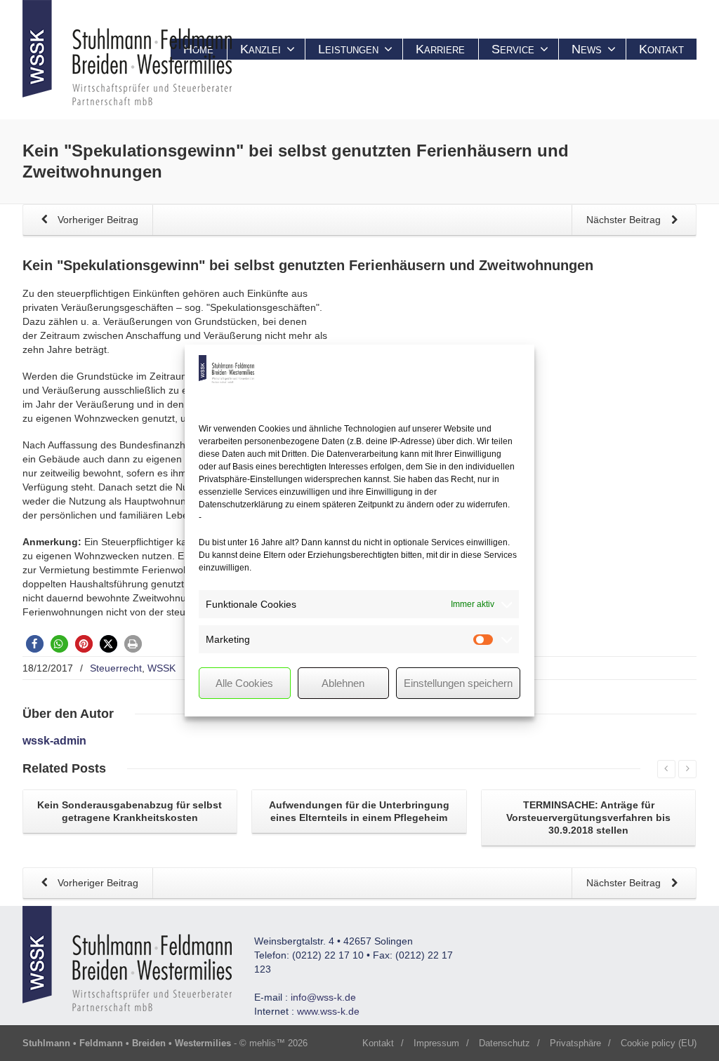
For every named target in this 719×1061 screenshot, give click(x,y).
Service (513, 49)
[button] (35, 644)
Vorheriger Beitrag (96, 219)
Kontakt (661, 49)
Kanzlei (260, 49)
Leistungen (348, 49)
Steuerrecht (116, 668)
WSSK (161, 668)
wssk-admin (54, 741)
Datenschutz (504, 1043)
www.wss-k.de (328, 1011)
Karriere (440, 49)
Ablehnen (343, 683)
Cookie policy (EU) (659, 1043)
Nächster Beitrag (625, 219)
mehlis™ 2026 (278, 1043)
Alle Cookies (244, 683)
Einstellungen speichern (458, 683)
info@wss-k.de (323, 997)
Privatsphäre (575, 1043)
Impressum (436, 1043)
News (587, 49)
